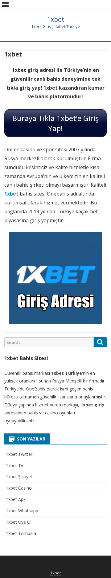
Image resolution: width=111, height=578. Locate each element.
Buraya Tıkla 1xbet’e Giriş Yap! (55, 123)
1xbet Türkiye (66, 373)
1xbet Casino (19, 488)
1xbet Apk (16, 499)
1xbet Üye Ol (18, 522)
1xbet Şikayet (19, 476)
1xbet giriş (92, 405)
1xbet (55, 19)
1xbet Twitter (19, 454)
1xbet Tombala (21, 533)
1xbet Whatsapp (22, 511)
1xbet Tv (14, 465)
